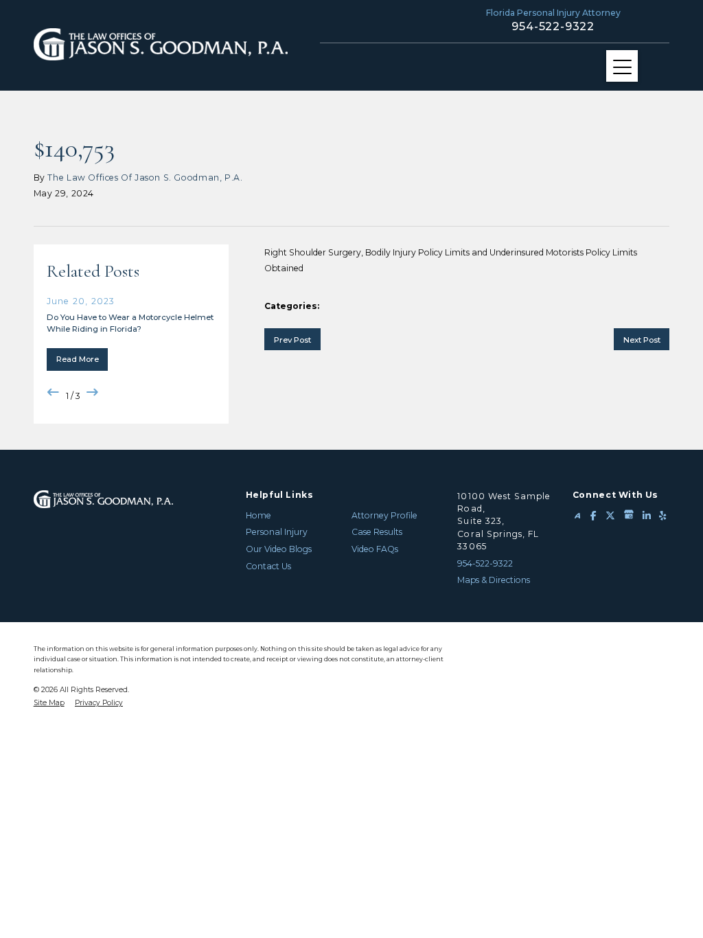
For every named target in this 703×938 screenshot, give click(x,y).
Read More (77, 359)
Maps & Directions (493, 580)
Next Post (641, 340)
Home (258, 515)
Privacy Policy (99, 702)
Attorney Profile (384, 515)
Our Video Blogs (279, 549)
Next (93, 392)
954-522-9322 (553, 26)
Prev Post (292, 340)
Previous (53, 392)
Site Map (49, 702)
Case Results (377, 532)
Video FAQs (375, 549)
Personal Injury (277, 532)
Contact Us (268, 566)
